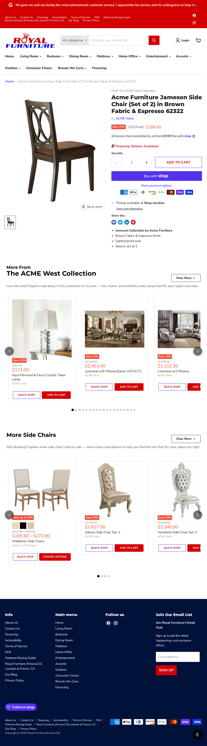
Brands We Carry (71, 68)
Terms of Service (80, 17)
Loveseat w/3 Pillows (173, 371)
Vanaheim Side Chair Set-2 (177, 532)
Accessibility (59, 17)
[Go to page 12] (110, 410)
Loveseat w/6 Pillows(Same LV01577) (113, 371)
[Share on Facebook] (113, 222)
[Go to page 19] (134, 410)
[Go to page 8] (97, 410)
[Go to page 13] (114, 410)
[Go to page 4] (83, 410)
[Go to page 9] (100, 410)
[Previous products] (9, 351)
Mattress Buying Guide (117, 17)
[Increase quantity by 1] (147, 162)
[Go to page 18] (131, 410)
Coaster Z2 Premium (24, 545)
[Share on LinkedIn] (126, 222)
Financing (42, 17)
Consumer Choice (39, 68)
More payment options (156, 185)
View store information (129, 208)
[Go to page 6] (90, 410)
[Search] (154, 40)
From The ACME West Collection (133, 91)
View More (183, 278)
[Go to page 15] (121, 410)
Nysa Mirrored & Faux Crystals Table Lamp (38, 377)
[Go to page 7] (93, 410)
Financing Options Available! (136, 146)
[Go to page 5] (86, 410)
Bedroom (54, 56)
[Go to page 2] (76, 410)
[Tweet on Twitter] (120, 222)
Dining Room (79, 56)
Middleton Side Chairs (28, 541)
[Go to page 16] (124, 410)
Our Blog (73, 20)
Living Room (29, 56)
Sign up (166, 670)
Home (9, 56)
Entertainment (157, 56)
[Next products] (197, 351)
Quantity (117, 153)
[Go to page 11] (107, 410)
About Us (10, 17)
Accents (182, 56)
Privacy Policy (91, 20)
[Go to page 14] (117, 410)
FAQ (96, 17)
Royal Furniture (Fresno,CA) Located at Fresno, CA (34, 20)
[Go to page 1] (72, 410)
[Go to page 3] (79, 410)
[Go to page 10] (104, 410)
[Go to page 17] (128, 410)
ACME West (125, 118)
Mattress (104, 56)
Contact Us (26, 17)
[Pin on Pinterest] (133, 222)
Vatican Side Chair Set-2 (102, 532)
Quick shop (26, 395)
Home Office (128, 56)
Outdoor (11, 68)
